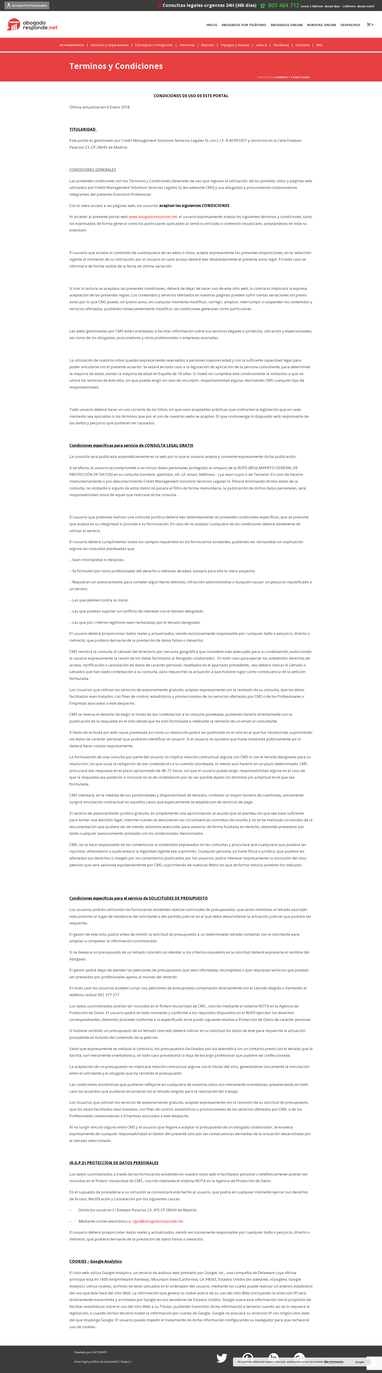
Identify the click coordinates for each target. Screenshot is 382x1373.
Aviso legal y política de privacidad (96, 1362)
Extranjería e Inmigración (154, 45)
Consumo (303, 45)
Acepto (359, 1362)
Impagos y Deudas (235, 45)
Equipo (125, 1362)
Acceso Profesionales (29, 5)
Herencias (187, 45)
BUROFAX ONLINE (321, 25)
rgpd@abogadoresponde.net (157, 1221)
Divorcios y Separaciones (110, 45)
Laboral (261, 45)
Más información (334, 1361)
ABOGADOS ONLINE (287, 25)
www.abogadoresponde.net (153, 216)
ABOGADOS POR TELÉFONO (244, 25)
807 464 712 (283, 5)
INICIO (211, 25)
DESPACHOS (350, 25)
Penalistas (281, 45)
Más (319, 45)
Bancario (207, 45)
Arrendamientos (72, 45)
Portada (264, 77)
